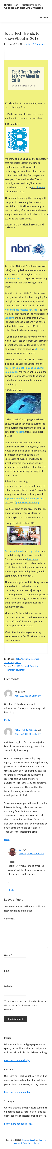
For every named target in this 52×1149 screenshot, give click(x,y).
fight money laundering (27, 502)
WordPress (28, 1143)
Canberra (9, 317)
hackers (20, 431)
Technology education (14, 669)
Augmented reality (14, 551)
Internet (35, 658)
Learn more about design (17, 1060)
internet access (13, 278)
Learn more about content (17, 1092)
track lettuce (38, 187)
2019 (18, 658)
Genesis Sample (29, 1140)
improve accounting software (20, 498)
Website (8, 986)
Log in (37, 1143)
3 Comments (39, 44)
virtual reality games (25, 729)
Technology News (12, 662)
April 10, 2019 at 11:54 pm (28, 695)
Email (8, 970)
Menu (45, 17)
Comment (10, 918)
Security (34, 666)
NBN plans (39, 348)
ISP (18, 666)
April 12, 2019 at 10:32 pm (28, 733)
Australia (25, 658)
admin (18, 85)
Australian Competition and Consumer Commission (24, 369)
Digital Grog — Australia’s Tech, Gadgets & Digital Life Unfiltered (23, 6)
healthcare (32, 559)
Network (25, 666)
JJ (20, 849)
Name (8, 955)
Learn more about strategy (18, 1123)
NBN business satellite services (21, 309)
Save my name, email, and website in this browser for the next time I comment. (25, 1005)
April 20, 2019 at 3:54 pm (31, 853)
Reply (7, 720)
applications (35, 551)
